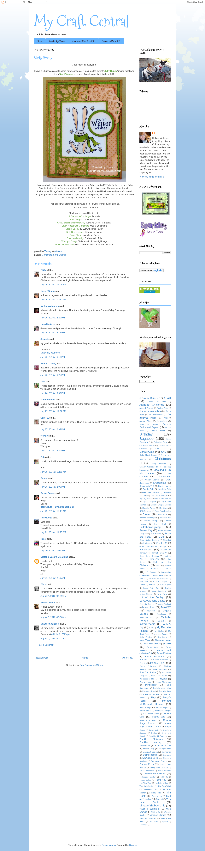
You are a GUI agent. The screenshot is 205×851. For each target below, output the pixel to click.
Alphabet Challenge (151, 404)
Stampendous (150, 755)
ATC (165, 418)
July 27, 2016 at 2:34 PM (52, 429)
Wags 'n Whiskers (149, 809)
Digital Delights (149, 502)
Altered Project (146, 408)
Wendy (44, 436)
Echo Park (162, 514)
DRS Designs (145, 511)
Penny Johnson (147, 666)
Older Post (127, 658)
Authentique (162, 421)
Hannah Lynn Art (159, 553)
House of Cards (161, 568)
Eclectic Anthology (147, 517)
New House (162, 637)
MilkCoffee (162, 621)
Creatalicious (159, 483)
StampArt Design (150, 752)
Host (158, 565)
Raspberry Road (149, 691)
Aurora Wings (145, 421)
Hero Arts (154, 559)
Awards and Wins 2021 (111, 41)
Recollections (165, 691)
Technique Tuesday (147, 777)
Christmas (47, 255)
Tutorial (159, 799)
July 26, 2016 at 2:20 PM (52, 317)
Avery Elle (144, 424)
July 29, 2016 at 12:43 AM (53, 511)
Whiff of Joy (156, 812)
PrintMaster (150, 685)
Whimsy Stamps (158, 815)
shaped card (158, 717)
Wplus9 (165, 821)
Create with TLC (146, 486)
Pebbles (143, 663)
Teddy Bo (164, 777)
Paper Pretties (164, 653)
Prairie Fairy (145, 682)
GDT (161, 536)
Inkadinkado (158, 575)
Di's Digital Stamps (159, 495)
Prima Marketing (163, 682)
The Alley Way (145, 783)
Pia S (43, 270)
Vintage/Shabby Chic (152, 805)
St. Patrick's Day (162, 745)
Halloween (145, 549)
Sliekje (154, 733)
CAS (163, 452)
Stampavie (166, 752)
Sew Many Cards (151, 714)
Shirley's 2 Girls (147, 720)
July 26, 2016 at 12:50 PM (53, 299)
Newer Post (42, 658)
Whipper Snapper (147, 818)
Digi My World (145, 499)
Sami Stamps (59, 255)
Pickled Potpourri (159, 669)
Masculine (148, 607)
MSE (151, 628)
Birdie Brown (159, 430)
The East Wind (164, 786)
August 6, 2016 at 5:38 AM (53, 617)
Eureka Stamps (151, 521)
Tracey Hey (157, 796)
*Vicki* (43, 584)
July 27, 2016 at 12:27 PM (53, 411)
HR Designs (151, 572)
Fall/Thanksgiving (150, 527)
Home (40, 41)
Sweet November (146, 771)
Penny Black (157, 662)
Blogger (133, 845)
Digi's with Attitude (163, 499)
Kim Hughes (165, 585)
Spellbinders (144, 745)
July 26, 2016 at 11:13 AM (53, 284)
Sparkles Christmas (151, 739)
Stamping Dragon (159, 761)
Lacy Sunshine (159, 591)
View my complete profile (151, 177)
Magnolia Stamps (146, 604)
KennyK (152, 585)
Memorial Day (146, 617)
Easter (146, 514)
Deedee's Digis (164, 489)
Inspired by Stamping (158, 578)
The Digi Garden (146, 786)
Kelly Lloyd (46, 517)
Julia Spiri (143, 582)
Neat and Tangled (161, 634)
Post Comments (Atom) (91, 665)
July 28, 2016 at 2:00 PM (52, 487)
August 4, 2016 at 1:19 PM (53, 596)
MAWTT (166, 607)
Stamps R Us (146, 764)
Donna (44, 478)
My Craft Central (81, 21)
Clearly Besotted (158, 464)
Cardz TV (160, 448)
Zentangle (143, 825)
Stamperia (167, 755)
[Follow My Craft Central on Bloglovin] (151, 271)
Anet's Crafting (48, 363)
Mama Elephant (164, 604)
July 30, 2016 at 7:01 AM (52, 550)
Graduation (147, 543)
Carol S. (44, 418)
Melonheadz (161, 614)
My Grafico (159, 631)
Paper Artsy (152, 647)
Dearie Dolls (148, 489)
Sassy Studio (145, 710)
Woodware (153, 821)
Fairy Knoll (160, 524)
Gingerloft (167, 540)
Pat (42, 457)
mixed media (147, 624)
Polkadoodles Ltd (146, 679)
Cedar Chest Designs (148, 455)
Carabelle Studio (147, 445)
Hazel (43, 539)
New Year (144, 640)
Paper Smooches (154, 656)
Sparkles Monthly (150, 742)
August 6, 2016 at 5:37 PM (53, 638)
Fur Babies (156, 533)
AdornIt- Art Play (156, 402)
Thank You (160, 780)
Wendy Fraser (47, 399)
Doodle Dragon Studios (161, 505)
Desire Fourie (47, 493)
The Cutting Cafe (161, 783)
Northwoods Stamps (152, 644)
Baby (155, 424)
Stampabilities (165, 749)
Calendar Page (160, 442)
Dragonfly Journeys (50, 353)
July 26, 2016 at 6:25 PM (52, 375)
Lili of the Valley (151, 597)
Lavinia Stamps (145, 594)
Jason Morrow (109, 845)
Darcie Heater (164, 486)
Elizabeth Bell (165, 518)
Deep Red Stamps (150, 492)
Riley (153, 697)
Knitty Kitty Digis (151, 588)
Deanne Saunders (50, 624)
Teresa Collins (145, 780)
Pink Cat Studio (147, 672)
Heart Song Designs (149, 556)
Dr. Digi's (163, 508)
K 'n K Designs (160, 582)
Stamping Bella (150, 758)
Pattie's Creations (160, 660)
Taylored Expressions (154, 773)
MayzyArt (151, 611)
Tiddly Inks (156, 793)
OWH (167, 643)
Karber (142, 585)
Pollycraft (162, 679)
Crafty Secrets (152, 480)
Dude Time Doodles (163, 511)
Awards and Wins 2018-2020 (83, 41)
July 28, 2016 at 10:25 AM (53, 472)
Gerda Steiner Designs (149, 540)
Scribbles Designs (163, 710)
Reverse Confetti (151, 694)
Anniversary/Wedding (150, 411)
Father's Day (145, 530)
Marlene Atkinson (49, 306)
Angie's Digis (162, 408)
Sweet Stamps (164, 770)
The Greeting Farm (150, 789)
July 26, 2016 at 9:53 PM (52, 393)
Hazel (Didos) (47, 291)
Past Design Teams (57, 41)
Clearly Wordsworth (148, 467)
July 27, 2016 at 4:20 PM (52, 450)
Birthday (146, 434)
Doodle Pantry (148, 508)
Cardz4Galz (146, 451)
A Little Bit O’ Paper (60, 634)
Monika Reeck (47, 602)
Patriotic (143, 659)
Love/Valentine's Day (152, 600)
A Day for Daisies (148, 398)
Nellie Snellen (145, 637)
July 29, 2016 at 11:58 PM (53, 532)
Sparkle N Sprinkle (158, 736)
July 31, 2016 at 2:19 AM (52, 578)
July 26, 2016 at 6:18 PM (52, 357)
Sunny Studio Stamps (159, 767)
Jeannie (44, 339)
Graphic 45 (161, 543)
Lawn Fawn (162, 594)
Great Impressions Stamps (152, 546)
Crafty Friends (163, 476)
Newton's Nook (163, 640)
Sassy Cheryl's (161, 707)
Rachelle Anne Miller (162, 688)
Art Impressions (155, 415)
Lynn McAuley (48, 324)
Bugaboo (146, 439)
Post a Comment (46, 645)
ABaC (167, 398)
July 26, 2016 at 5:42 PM (52, 332)
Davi (42, 381)
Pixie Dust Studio (159, 675)
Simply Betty (154, 730)
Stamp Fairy (148, 749)
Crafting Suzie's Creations (54, 557)
